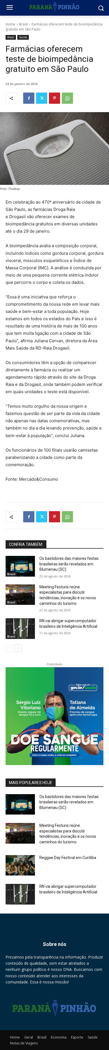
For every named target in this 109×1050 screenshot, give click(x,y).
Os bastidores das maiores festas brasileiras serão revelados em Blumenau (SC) (69, 564)
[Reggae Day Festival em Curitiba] (20, 865)
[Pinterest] (54, 98)
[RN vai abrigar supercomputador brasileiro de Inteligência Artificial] (20, 628)
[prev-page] (9, 648)
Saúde (23, 37)
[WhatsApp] (67, 98)
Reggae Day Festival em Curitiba (67, 857)
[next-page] (18, 648)
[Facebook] (28, 98)
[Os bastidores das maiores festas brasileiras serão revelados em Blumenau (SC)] (20, 566)
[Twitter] (41, 98)
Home (10, 24)
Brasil (23, 24)
